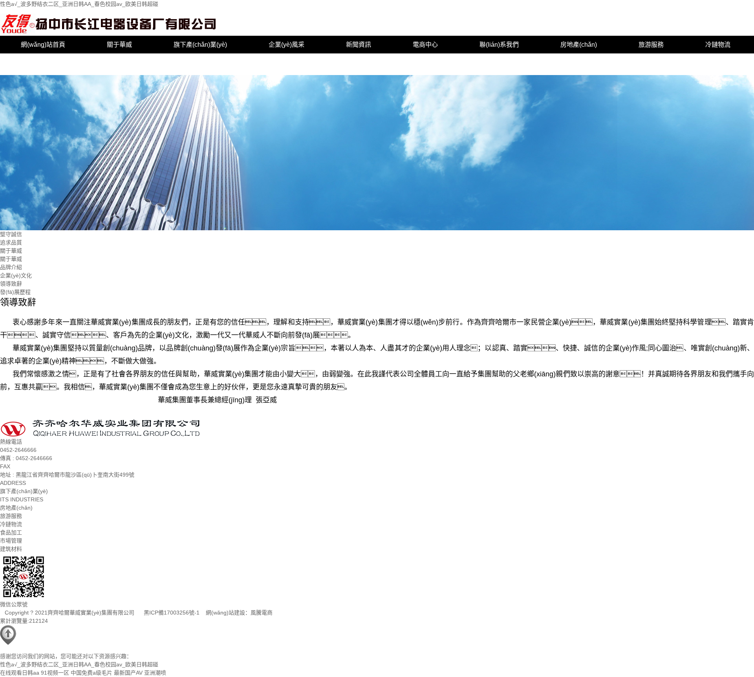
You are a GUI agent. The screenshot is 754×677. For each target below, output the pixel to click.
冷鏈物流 (717, 44)
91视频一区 (55, 673)
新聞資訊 (358, 44)
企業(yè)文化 (16, 275)
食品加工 (33, 62)
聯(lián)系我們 (499, 44)
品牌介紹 (11, 267)
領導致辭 (11, 284)
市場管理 (100, 62)
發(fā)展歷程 (15, 292)
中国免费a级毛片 (91, 673)
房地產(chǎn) (578, 44)
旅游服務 (651, 44)
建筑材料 (166, 62)
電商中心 (425, 44)
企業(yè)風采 (286, 44)
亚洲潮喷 (155, 673)
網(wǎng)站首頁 (43, 44)
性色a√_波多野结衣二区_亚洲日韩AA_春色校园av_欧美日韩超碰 (79, 4)
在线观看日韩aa (19, 673)
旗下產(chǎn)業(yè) (200, 44)
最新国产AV (128, 673)
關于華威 (119, 44)
